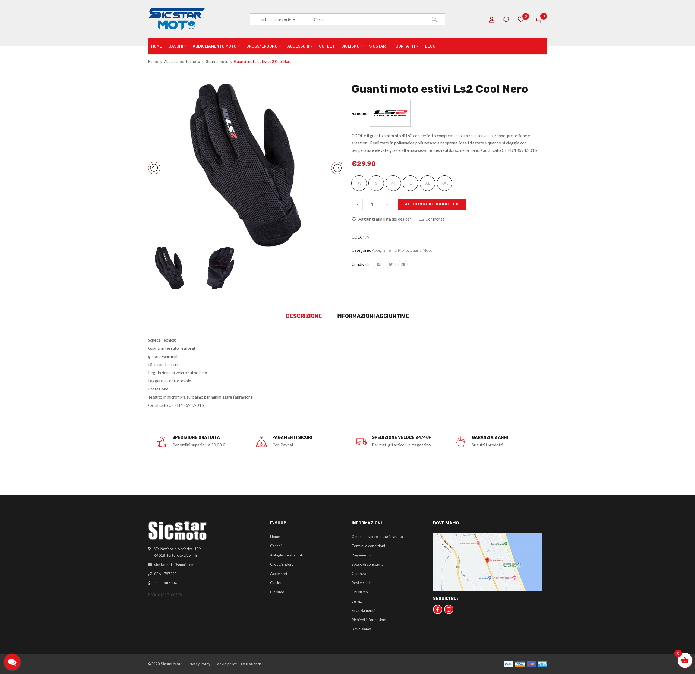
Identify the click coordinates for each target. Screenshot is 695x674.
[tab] (304, 316)
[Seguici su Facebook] (437, 609)
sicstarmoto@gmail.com (174, 564)
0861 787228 (165, 573)
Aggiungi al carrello (432, 204)
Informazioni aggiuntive (372, 316)
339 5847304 (165, 583)
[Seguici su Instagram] (448, 609)
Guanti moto (217, 61)
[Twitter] (391, 264)
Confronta (434, 218)
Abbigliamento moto (182, 61)
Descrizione (304, 316)
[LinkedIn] (403, 264)
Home (153, 61)
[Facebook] (378, 264)
